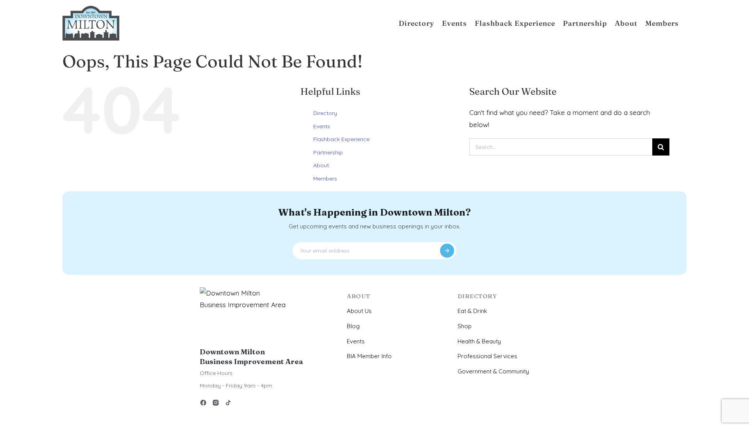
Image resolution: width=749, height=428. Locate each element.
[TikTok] (228, 404)
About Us (359, 311)
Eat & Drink (472, 311)
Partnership (328, 152)
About (321, 165)
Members (325, 178)
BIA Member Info (369, 356)
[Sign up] (447, 251)
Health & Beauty (479, 341)
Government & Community (493, 371)
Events (321, 126)
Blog (353, 326)
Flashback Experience (341, 139)
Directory (325, 113)
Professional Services (487, 356)
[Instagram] (215, 404)
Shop (465, 326)
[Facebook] (203, 404)
